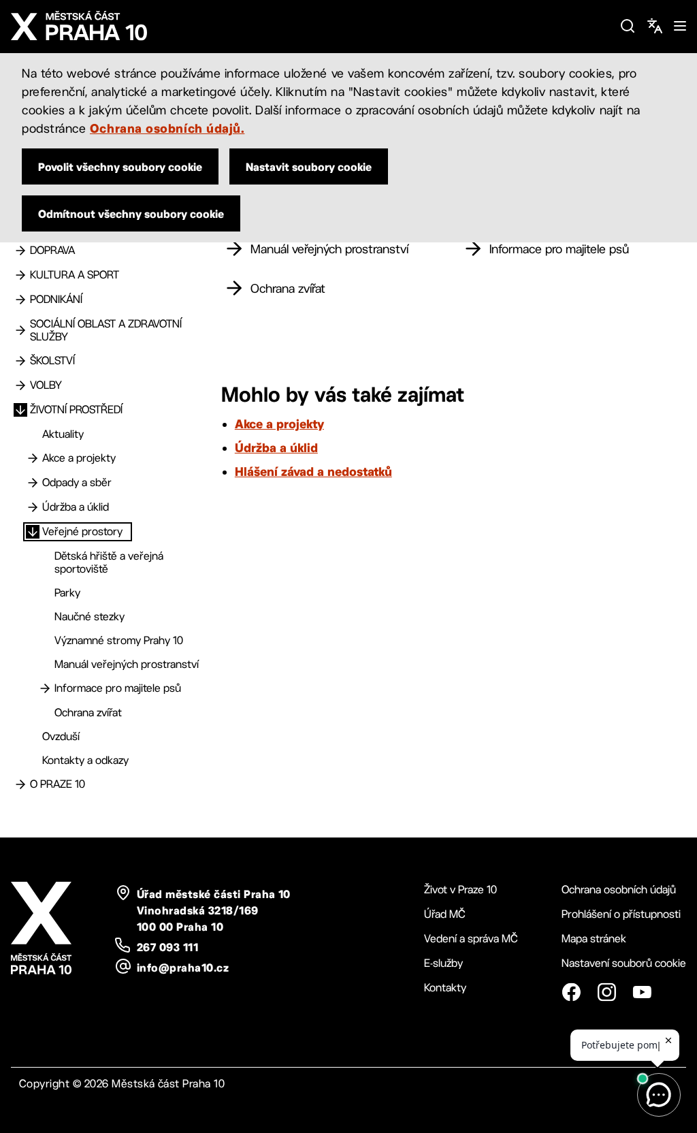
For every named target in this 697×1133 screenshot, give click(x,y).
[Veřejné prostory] (32, 532)
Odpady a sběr (77, 482)
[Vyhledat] (627, 26)
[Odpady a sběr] (32, 483)
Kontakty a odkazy (85, 760)
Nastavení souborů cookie (624, 963)
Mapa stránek (594, 938)
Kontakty (445, 987)
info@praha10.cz (183, 967)
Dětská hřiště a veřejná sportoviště (108, 562)
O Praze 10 (57, 784)
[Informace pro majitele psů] (45, 688)
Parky (67, 592)
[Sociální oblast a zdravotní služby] (20, 330)
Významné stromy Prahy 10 (118, 640)
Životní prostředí (76, 409)
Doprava (52, 250)
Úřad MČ (445, 914)
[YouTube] (641, 992)
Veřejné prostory (82, 531)
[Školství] (20, 361)
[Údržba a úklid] (32, 507)
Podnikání (56, 299)
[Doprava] (20, 250)
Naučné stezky (89, 616)
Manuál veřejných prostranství (126, 664)
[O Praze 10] (20, 784)
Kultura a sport (74, 274)
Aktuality (63, 434)
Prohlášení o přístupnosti (621, 914)
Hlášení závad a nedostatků (313, 471)
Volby (46, 385)
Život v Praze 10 (460, 889)
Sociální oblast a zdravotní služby (106, 330)
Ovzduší (61, 736)
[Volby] (20, 385)
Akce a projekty (79, 457)
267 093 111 (167, 947)
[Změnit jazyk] (655, 26)
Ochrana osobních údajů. (167, 128)
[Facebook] (571, 992)
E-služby (443, 963)
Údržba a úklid (75, 506)
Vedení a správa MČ (471, 938)
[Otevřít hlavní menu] (680, 26)
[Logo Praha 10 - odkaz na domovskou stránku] (310, 26)
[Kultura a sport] (20, 275)
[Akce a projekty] (32, 458)
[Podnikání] (20, 299)
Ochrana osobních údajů (619, 889)
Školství (52, 360)
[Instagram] (606, 992)
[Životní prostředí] (20, 410)
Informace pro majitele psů (117, 688)
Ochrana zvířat (88, 712)
